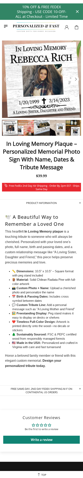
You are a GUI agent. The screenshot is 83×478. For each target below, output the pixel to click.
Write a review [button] (41, 439)
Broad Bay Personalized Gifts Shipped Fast (36, 27)
